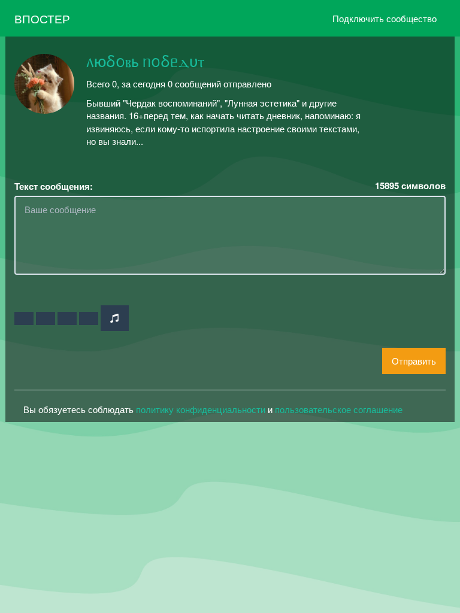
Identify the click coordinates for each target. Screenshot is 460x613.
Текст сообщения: (53, 186)
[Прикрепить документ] (88, 318)
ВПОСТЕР (42, 18)
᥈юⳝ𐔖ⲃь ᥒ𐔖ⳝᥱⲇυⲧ (145, 62)
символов (410, 186)
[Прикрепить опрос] (67, 318)
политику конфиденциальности (200, 409)
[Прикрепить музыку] (115, 318)
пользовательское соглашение (338, 409)
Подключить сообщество (384, 18)
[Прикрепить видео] (45, 318)
